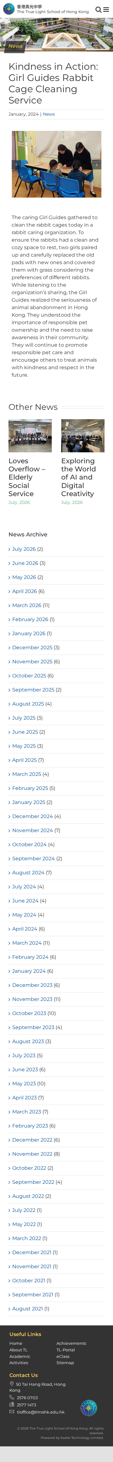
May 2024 (24, 915)
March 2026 (26, 605)
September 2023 (33, 1027)
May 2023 (24, 1084)
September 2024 (33, 859)
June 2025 (25, 732)
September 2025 (33, 690)
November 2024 (32, 830)
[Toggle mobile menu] (106, 9)
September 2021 (32, 1295)
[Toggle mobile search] (98, 9)
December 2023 (32, 985)
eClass (62, 1356)
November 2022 (32, 1154)
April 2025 (24, 760)
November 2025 (32, 662)
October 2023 (29, 1013)
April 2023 (24, 1098)
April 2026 (24, 591)
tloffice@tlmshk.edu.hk (41, 1411)
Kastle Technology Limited (82, 1438)
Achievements (71, 1343)
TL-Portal (65, 1349)
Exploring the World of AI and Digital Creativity (78, 477)
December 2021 (31, 1252)
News (49, 114)
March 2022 (26, 1238)
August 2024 (28, 873)
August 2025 (28, 704)
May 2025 (24, 746)
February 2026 (30, 619)
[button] (16, 164)
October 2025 (29, 676)
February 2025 (30, 788)
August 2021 (27, 1309)
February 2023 (30, 1126)
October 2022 (29, 1168)
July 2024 (24, 887)
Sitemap (65, 1362)
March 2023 (26, 1112)
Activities (18, 1362)
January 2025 (28, 802)
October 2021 (28, 1281)
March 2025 (26, 774)
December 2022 (32, 1140)
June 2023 (25, 1070)
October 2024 (29, 844)
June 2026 (25, 563)
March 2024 (27, 943)
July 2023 (23, 1055)
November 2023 (32, 999)
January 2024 (29, 971)
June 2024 (25, 901)
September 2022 (33, 1182)
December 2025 (32, 648)
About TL (18, 1349)
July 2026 (24, 549)
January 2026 (29, 633)
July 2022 (23, 1210)
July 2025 (23, 718)
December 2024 (32, 816)
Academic (19, 1356)
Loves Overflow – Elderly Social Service (26, 477)
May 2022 (24, 1224)
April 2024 (24, 929)
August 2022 (28, 1196)
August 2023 (28, 1041)
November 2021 (31, 1266)
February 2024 (30, 957)
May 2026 (24, 577)
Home (15, 1343)
